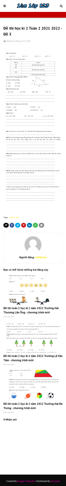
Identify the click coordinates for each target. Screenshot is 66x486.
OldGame (10, 41)
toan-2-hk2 (14, 217)
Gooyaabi (55, 481)
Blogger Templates (26, 481)
